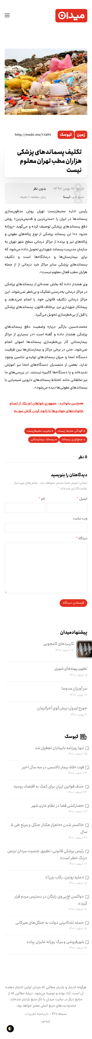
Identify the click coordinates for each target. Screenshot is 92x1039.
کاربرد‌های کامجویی (58, 644)
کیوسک (66, 135)
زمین (81, 135)
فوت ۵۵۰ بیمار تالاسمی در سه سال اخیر (53, 767)
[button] (7, 15)
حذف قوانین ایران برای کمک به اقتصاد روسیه (49, 786)
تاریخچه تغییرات (36, 1014)
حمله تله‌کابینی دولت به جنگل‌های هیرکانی (49, 923)
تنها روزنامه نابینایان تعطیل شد (59, 748)
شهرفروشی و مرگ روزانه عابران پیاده (55, 942)
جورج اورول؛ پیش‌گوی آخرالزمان (62, 708)
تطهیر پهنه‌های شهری (70, 668)
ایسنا (66, 197)
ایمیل (82, 499)
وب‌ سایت (80, 518)
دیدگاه (81, 538)
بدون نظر (39, 189)
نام (42, 499)
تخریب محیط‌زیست (39, 431)
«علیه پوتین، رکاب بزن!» (64, 877)
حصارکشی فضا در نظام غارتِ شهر (58, 806)
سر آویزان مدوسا (74, 688)
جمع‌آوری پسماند (72, 439)
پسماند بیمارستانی (42, 439)
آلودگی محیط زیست (70, 431)
